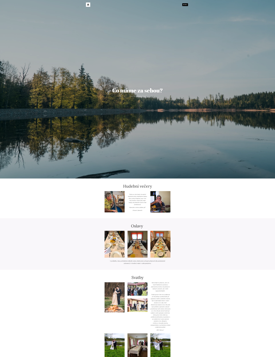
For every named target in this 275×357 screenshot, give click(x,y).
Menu (185, 4)
